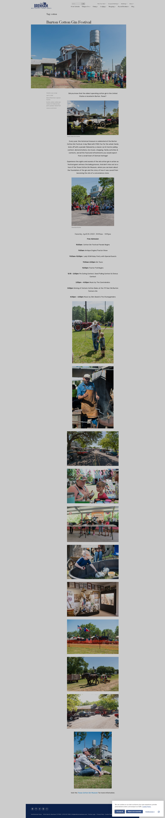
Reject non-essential (134, 811)
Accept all (120, 811)
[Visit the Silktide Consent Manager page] (159, 812)
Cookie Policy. (146, 807)
